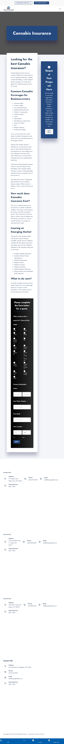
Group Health (25, 373)
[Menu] (60, 9)
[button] (49, 131)
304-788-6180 (32, 606)
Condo (15, 335)
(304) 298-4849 (31, 543)
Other (15, 378)
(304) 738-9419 (33, 480)
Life (24, 340)
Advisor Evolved (39, 734)
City (14, 437)
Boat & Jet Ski (25, 347)
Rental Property (15, 341)
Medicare (15, 373)
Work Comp (15, 364)
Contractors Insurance (25, 366)
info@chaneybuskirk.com (51, 480)
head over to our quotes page (24, 285)
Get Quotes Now (40, 3)
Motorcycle (15, 347)
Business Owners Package (25, 356)
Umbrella (15, 353)
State (23, 437)
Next (16, 442)
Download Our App (22, 3)
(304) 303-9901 (13, 673)
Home (25, 330)
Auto (15, 330)
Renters (25, 335)
